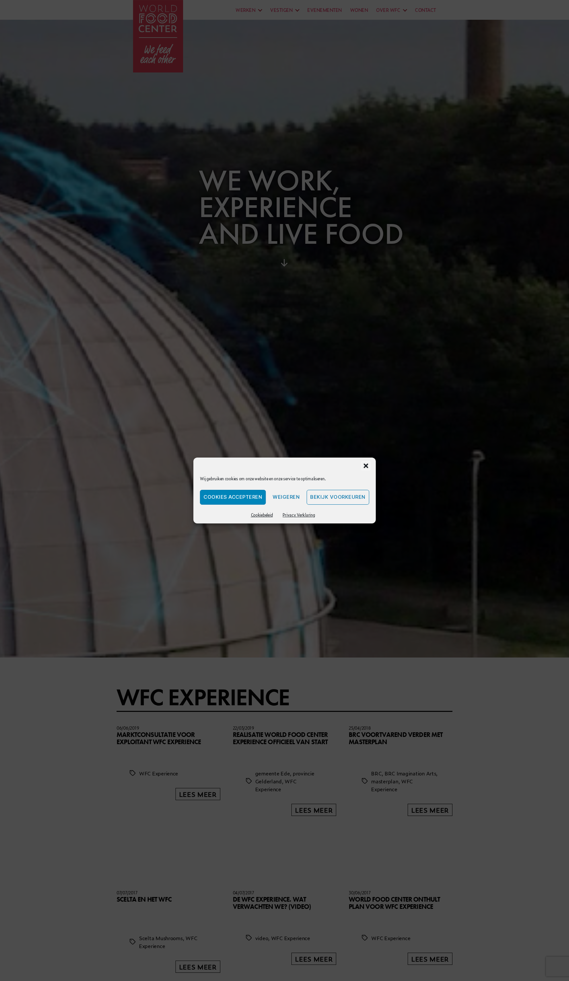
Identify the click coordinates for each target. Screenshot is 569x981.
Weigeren (286, 497)
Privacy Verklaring (299, 515)
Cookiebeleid (262, 515)
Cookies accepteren (232, 497)
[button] (366, 465)
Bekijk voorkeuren (338, 497)
